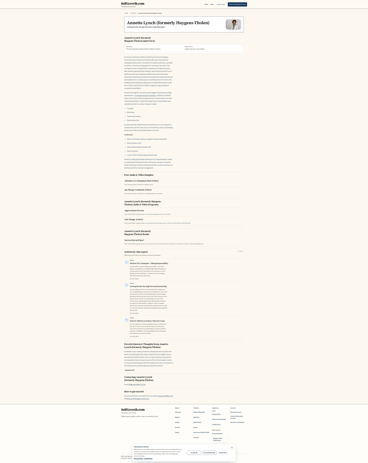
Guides (177, 422)
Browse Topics (221, 4)
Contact (196, 438)
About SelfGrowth (199, 412)
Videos (177, 432)
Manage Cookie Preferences (217, 439)
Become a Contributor (237, 422)
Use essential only (209, 453)
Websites (196, 417)
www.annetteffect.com (165, 396)
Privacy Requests (217, 434)
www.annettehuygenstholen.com (138, 399)
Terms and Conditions (219, 419)
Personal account (235, 412)
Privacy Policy (216, 414)
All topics (178, 412)
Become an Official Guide (201, 432)
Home (126, 13)
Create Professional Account (236, 417)
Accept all (194, 453)
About (206, 4)
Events (195, 428)
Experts (133, 13)
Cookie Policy (216, 425)
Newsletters (197, 422)
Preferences (223, 453)
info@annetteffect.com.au (137, 384)
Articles (177, 428)
